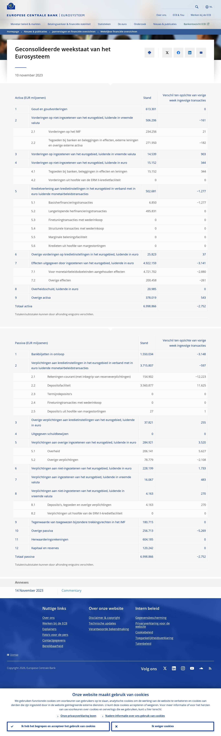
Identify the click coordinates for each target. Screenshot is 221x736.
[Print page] (149, 53)
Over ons (161, 15)
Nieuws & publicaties (165, 24)
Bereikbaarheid (52, 646)
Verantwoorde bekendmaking (109, 629)
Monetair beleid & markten (25, 24)
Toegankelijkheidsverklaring (154, 638)
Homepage (13, 32)
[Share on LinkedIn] (190, 53)
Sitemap (14, 655)
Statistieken (104, 24)
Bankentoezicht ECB (195, 24)
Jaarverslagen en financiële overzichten (73, 32)
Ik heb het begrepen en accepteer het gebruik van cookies (58, 726)
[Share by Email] (201, 53)
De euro (122, 24)
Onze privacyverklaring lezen (78, 716)
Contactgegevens (54, 640)
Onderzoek (140, 24)
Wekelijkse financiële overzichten (118, 32)
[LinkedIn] (174, 668)
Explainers (49, 629)
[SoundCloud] (201, 668)
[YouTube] (192, 668)
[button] (202, 7)
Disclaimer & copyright (104, 617)
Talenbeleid (143, 643)
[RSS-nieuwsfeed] (210, 668)
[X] (165, 668)
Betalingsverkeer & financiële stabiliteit (69, 24)
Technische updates (102, 623)
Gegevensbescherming (150, 617)
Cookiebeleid (144, 632)
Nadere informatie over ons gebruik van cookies (135, 716)
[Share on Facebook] (178, 53)
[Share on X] (167, 53)
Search (196, 7)
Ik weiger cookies (163, 726)
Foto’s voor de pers (55, 634)
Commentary (71, 590)
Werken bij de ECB (201, 15)
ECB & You (178, 15)
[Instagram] (183, 668)
